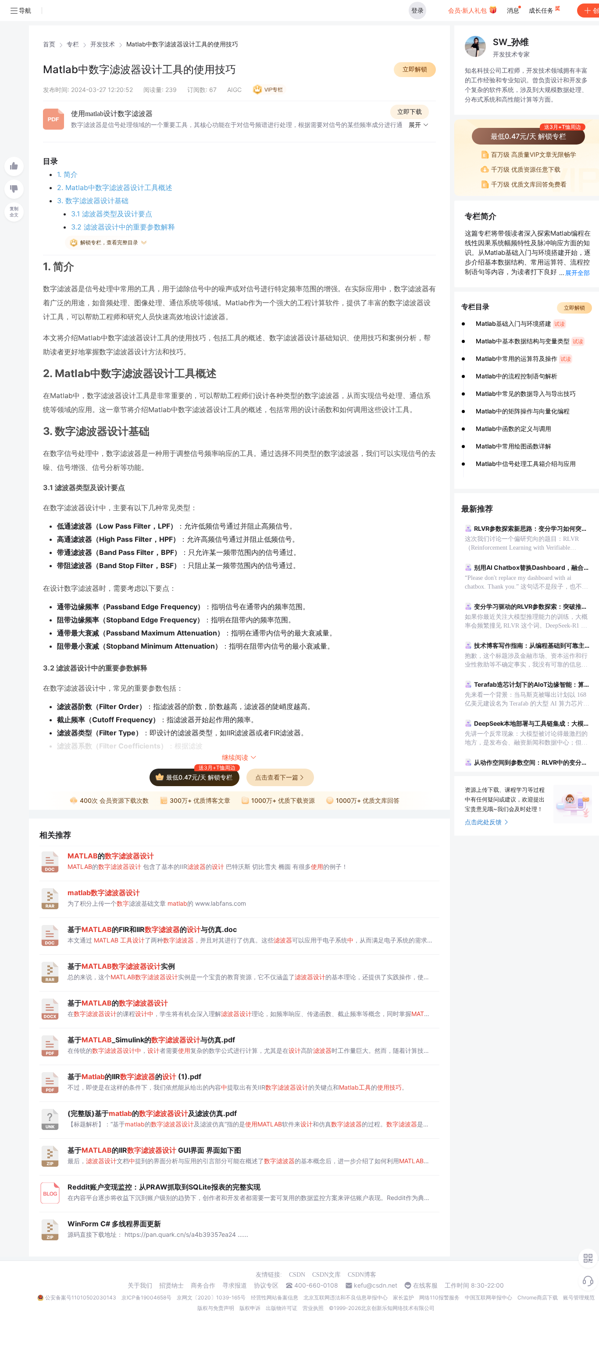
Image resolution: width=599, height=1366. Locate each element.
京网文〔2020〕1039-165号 (211, 1297)
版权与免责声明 (215, 1308)
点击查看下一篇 (276, 777)
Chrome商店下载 (537, 1297)
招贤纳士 (171, 1285)
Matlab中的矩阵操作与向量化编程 (523, 411)
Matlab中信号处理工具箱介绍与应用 (526, 463)
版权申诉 (249, 1308)
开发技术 (102, 44)
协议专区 (266, 1285)
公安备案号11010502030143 (80, 1297)
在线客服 (425, 1285)
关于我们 (140, 1285)
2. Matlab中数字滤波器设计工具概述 (114, 187)
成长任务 (542, 10)
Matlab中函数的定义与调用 (513, 428)
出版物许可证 (281, 1308)
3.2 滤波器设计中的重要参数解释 (123, 226)
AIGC (234, 89)
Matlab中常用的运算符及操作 (523, 358)
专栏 (73, 44)
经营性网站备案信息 (274, 1297)
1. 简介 (67, 174)
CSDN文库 (326, 1274)
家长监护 (403, 1297)
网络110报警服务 (439, 1297)
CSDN (297, 1274)
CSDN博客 (362, 1274)
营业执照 (313, 1308)
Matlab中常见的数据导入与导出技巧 (526, 393)
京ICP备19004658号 (146, 1297)
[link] (49, 44)
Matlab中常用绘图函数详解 (513, 446)
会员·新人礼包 (468, 10)
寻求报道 (234, 1285)
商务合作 (203, 1285)
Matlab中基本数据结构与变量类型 (529, 341)
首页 (49, 44)
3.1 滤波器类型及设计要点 (111, 213)
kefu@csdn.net (375, 1285)
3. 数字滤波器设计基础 (92, 200)
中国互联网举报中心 (488, 1297)
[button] (419, 125)
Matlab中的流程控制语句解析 (516, 376)
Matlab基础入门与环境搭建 (520, 323)
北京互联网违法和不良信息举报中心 (345, 1297)
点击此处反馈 (483, 822)
